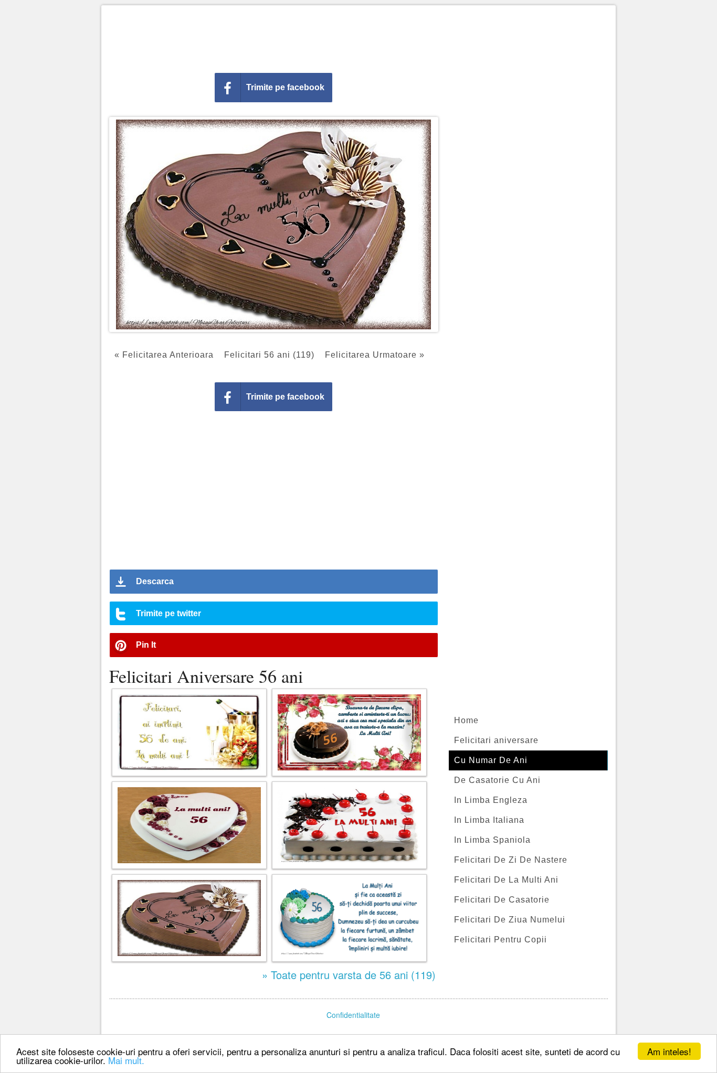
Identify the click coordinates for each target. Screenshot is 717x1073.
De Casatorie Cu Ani (497, 780)
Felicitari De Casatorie (502, 899)
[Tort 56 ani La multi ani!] (349, 825)
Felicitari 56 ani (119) (269, 354)
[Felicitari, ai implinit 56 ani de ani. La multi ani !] (189, 732)
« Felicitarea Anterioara (164, 354)
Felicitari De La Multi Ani (506, 879)
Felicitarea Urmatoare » (375, 354)
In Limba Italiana (489, 820)
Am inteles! (669, 1051)
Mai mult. (126, 1060)
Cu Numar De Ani (491, 760)
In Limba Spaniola (492, 839)
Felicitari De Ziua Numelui (509, 919)
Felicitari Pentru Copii (500, 939)
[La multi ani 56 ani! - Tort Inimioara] (189, 825)
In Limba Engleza (491, 800)
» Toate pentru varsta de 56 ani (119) (349, 974)
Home (466, 720)
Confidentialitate (353, 1015)
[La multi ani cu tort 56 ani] (189, 918)
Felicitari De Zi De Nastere (510, 859)
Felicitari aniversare (496, 740)
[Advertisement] (358, 36)
